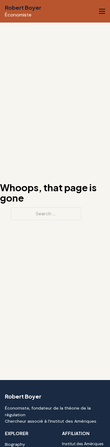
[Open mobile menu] (102, 11)
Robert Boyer (23, 7)
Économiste (18, 15)
